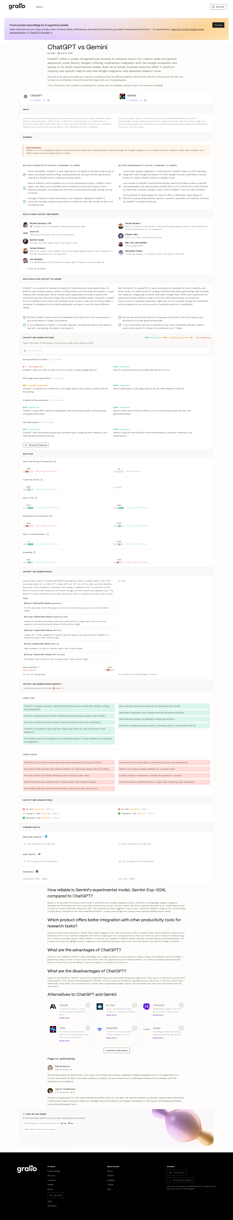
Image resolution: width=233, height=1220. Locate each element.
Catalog (110, 1180)
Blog (49, 1201)
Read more (64, 1018)
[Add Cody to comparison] (88, 1028)
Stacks (50, 1184)
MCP (109, 1189)
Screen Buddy (53, 1171)
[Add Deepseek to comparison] (134, 1028)
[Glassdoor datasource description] (59, 818)
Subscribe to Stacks (182, 1180)
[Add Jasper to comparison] (181, 1028)
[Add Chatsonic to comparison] (181, 1005)
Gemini (131, 95)
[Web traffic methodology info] (37, 854)
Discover (51, 1175)
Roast (50, 1189)
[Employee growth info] (43, 837)
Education (52, 1206)
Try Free (218, 25)
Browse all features (38, 445)
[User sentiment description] (39, 667)
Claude (65, 1005)
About (39, 7)
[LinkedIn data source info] (46, 836)
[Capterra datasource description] (58, 813)
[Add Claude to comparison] (88, 1005)
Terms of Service (182, 1189)
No (72, 1123)
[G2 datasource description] (53, 809)
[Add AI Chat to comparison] (134, 1005)
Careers (110, 1175)
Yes (64, 1123)
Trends (110, 1184)
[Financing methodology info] (34, 871)
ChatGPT (36, 95)
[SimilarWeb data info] (40, 854)
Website (37, 100)
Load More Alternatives (116, 1050)
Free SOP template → (41, 33)
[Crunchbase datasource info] (37, 871)
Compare (51, 1180)
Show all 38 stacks (37, 268)
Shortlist (220, 7)
